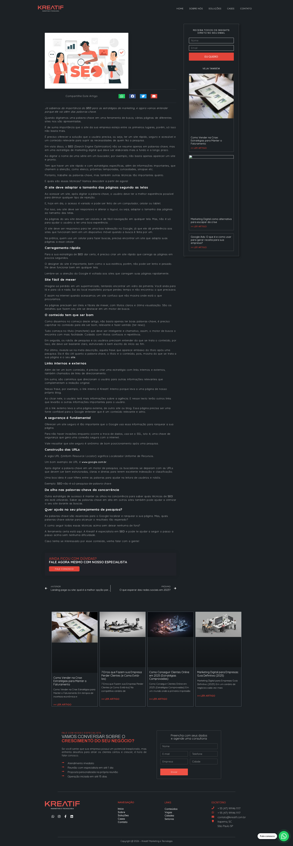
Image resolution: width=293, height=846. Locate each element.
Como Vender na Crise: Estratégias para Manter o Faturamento (206, 140)
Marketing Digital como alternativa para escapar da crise (211, 220)
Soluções (215, 8)
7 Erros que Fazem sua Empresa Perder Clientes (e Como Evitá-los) (121, 675)
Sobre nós (196, 8)
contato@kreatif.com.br (232, 817)
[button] (122, 96)
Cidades (169, 815)
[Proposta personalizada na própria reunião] (63, 771)
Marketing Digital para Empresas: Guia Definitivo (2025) (218, 673)
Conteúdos (171, 809)
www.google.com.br (94, 462)
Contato (246, 8)
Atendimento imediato (81, 763)
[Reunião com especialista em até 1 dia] (63, 767)
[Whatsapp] (52, 816)
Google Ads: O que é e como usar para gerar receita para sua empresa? (211, 240)
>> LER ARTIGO (199, 148)
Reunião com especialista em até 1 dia (90, 767)
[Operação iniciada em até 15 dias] (63, 776)
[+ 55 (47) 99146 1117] (213, 808)
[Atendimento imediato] (63, 762)
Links (168, 802)
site (73, 357)
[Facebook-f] (65, 816)
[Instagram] (59, 816)
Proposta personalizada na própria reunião (93, 772)
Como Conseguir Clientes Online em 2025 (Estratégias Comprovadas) (169, 675)
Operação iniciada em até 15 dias (87, 776)
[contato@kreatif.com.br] (213, 816)
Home (180, 8)
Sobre (121, 812)
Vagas (168, 812)
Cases (230, 8)
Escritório (219, 802)
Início (121, 808)
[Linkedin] (71, 816)
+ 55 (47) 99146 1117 (229, 808)
